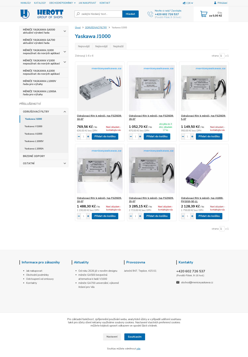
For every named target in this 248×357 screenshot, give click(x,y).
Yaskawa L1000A (34, 148)
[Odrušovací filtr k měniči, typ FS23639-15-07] (152, 170)
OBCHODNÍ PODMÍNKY (61, 3)
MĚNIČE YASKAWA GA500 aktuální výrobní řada (39, 31)
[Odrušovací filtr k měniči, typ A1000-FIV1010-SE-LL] (204, 170)
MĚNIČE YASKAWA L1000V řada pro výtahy (39, 82)
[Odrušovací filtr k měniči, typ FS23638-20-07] (152, 88)
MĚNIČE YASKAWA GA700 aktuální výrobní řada (39, 41)
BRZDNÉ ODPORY (34, 156)
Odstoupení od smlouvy (40, 279)
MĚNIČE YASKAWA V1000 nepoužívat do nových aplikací (41, 62)
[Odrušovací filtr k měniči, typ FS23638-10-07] (100, 88)
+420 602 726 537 (167, 14)
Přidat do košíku (105, 136)
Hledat (130, 14)
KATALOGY (40, 3)
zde (138, 348)
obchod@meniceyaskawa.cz (197, 282)
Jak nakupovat (34, 271)
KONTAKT (105, 3)
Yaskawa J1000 (33, 119)
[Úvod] (45, 14)
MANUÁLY (26, 3)
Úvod (77, 27)
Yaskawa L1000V (34, 141)
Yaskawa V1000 (33, 126)
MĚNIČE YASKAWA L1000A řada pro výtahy (39, 93)
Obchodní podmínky (37, 275)
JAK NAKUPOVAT (87, 3)
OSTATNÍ (28, 163)
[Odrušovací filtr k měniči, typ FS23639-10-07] (100, 170)
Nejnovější (84, 46)
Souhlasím (135, 337)
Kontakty (31, 283)
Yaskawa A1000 (33, 133)
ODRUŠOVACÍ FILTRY (36, 111)
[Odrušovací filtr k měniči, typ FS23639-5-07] (204, 88)
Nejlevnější (101, 46)
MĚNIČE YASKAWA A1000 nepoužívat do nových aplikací (41, 72)
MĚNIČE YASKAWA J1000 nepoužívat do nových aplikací (41, 52)
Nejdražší (118, 46)
